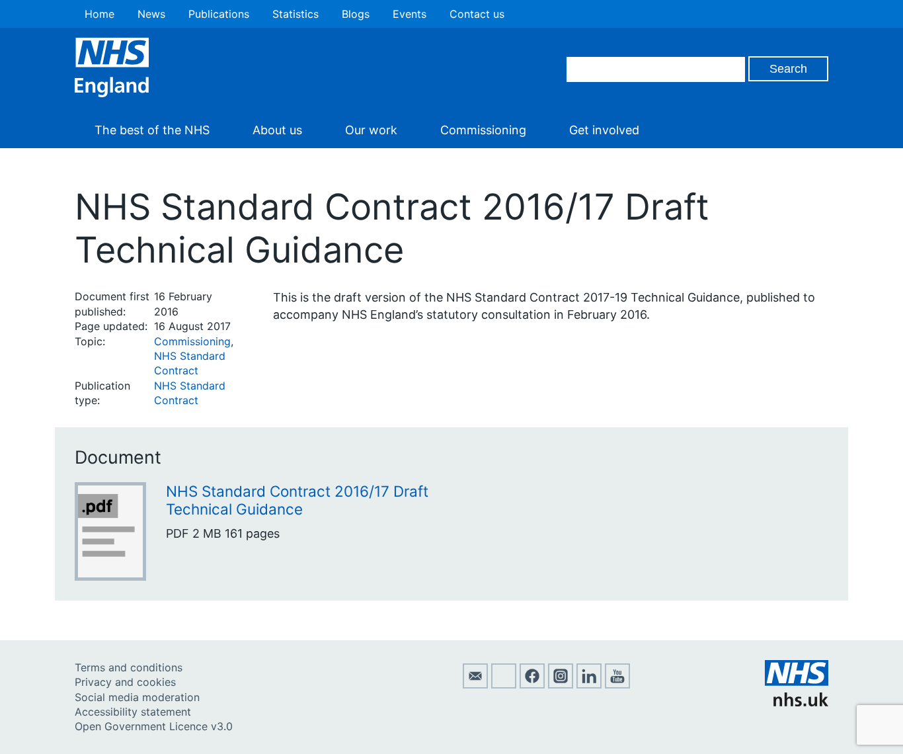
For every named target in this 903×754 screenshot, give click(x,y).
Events (409, 14)
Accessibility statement (133, 711)
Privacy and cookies (125, 682)
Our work (371, 130)
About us (277, 130)
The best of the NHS (152, 130)
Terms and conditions (128, 667)
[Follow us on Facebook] (532, 684)
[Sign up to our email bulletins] (475, 684)
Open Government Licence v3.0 (154, 726)
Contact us (477, 14)
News (151, 14)
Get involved (604, 130)
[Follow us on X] (503, 684)
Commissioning (483, 130)
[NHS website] (796, 702)
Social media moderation (137, 697)
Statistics (295, 14)
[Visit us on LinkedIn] (589, 684)
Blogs (356, 14)
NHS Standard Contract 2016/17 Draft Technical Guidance (297, 500)
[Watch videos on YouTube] (617, 684)
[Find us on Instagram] (560, 684)
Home (99, 14)
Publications (218, 14)
